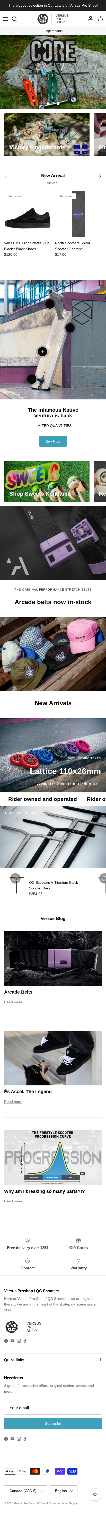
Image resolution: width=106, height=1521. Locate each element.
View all (53, 183)
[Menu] (5, 19)
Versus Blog (53, 918)
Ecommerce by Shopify (63, 1503)
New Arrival (53, 175)
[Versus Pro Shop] (53, 18)
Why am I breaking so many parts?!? (44, 1191)
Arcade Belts (18, 992)
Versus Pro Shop (24, 1503)
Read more (13, 1002)
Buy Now (53, 441)
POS (39, 1503)
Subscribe (53, 1423)
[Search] (17, 19)
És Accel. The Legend (28, 1091)
